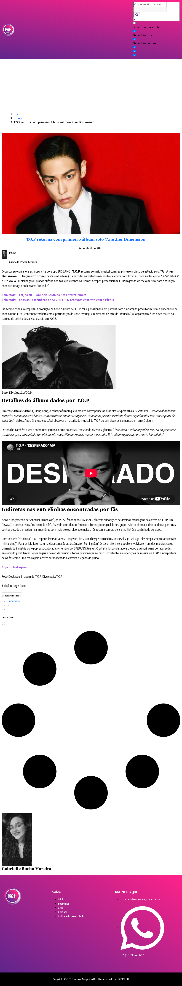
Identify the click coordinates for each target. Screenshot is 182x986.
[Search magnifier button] (136, 14)
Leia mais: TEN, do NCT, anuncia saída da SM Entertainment (44, 295)
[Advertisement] (91, 86)
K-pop (18, 118)
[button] (74, 29)
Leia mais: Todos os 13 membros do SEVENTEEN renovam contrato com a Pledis (58, 300)
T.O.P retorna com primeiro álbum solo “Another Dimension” (86, 239)
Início (17, 114)
